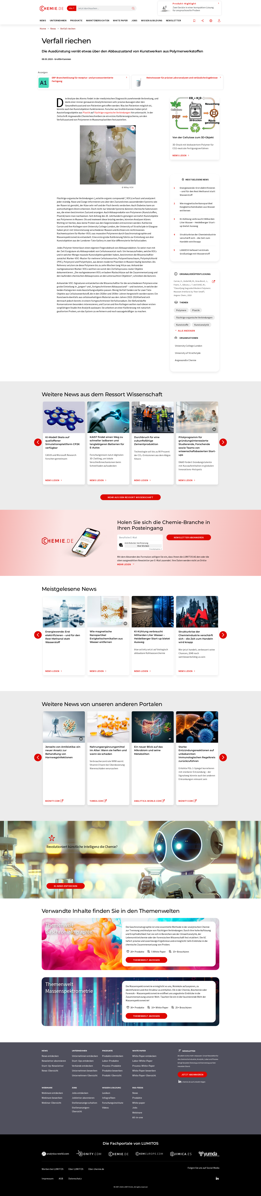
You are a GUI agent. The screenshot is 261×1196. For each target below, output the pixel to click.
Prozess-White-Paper (143, 1065)
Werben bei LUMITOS (52, 1168)
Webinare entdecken (52, 1092)
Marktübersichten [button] (97, 20)
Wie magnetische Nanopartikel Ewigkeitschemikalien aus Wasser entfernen (197, 207)
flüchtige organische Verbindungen (112, 112)
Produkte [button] (76, 20)
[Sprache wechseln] (211, 21)
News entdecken (50, 1055)
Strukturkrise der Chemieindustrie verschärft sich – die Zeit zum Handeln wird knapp (198, 238)
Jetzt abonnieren (192, 1074)
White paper (138, 1102)
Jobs (134, 1107)
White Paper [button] (120, 20)
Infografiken (108, 1097)
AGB (61, 1178)
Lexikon (106, 1092)
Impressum (47, 1178)
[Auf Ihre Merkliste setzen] (194, 21)
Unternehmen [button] (58, 20)
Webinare (137, 1112)
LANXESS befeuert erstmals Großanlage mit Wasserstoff (195, 251)
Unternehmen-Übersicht (85, 1075)
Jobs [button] (134, 20)
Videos (105, 1107)
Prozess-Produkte (111, 1065)
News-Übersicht (50, 1070)
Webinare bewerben (52, 1097)
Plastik (86, 112)
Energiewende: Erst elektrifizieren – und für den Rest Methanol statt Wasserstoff (197, 191)
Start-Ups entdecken (82, 1060)
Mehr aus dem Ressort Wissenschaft (130, 497)
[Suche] (133, 8)
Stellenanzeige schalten (84, 1102)
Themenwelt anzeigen (146, 959)
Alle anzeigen (186, 330)
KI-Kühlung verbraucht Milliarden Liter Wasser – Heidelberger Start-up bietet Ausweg (197, 222)
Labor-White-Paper (142, 1060)
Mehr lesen (124, 564)
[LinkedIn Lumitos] (217, 1178)
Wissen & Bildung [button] (151, 20)
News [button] (43, 20)
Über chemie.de (96, 1168)
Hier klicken (143, 545)
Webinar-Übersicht (51, 1102)
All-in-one (137, 1117)
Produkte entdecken (112, 1055)
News (135, 1092)
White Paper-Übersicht (144, 1075)
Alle (70, 8)
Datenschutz (75, 1178)
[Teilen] (202, 21)
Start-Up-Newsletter (53, 1065)
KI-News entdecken (65, 885)
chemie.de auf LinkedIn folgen (193, 1082)
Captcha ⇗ (155, 549)
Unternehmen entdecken (85, 1055)
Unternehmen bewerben (84, 1070)
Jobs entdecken (80, 1092)
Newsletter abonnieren (189, 537)
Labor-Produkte (110, 1060)
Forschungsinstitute (112, 1102)
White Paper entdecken (144, 1055)
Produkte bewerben (112, 1070)
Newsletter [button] (173, 20)
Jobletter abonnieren (83, 1097)
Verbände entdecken (82, 1065)
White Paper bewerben (144, 1070)
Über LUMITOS (75, 1168)
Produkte (137, 1097)
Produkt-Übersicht (112, 1075)
